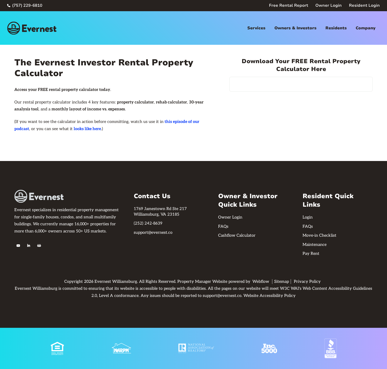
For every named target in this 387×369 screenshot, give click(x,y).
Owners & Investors (295, 28)
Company (365, 28)
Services (256, 28)
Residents (336, 28)
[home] (31, 28)
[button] (256, 28)
